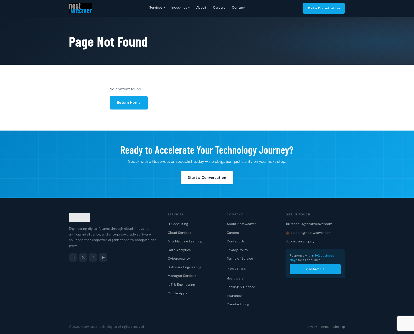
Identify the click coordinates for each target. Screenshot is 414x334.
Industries (181, 7)
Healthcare (235, 278)
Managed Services (182, 276)
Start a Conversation (207, 177)
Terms (325, 327)
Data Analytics (179, 250)
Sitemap (339, 327)
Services (157, 7)
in (73, 257)
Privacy (312, 327)
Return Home (129, 102)
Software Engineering (184, 267)
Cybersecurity (179, 258)
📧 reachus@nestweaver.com (309, 224)
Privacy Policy (237, 250)
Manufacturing (238, 304)
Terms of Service (240, 258)
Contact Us (236, 241)
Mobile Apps (177, 293)
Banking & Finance (241, 287)
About (201, 7)
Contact (239, 7)
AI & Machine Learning (185, 241)
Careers (219, 7)
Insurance (234, 295)
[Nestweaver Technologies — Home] (80, 8)
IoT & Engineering (181, 284)
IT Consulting (178, 224)
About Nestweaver (241, 224)
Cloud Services (179, 232)
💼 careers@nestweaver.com (309, 232)
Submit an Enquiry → (302, 241)
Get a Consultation (324, 8)
